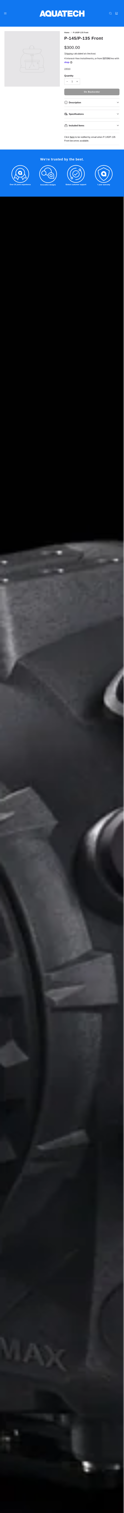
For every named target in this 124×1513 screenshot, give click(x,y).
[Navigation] (5, 13)
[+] (77, 81)
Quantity (68, 75)
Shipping (68, 53)
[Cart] (116, 13)
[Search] (110, 13)
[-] (67, 81)
